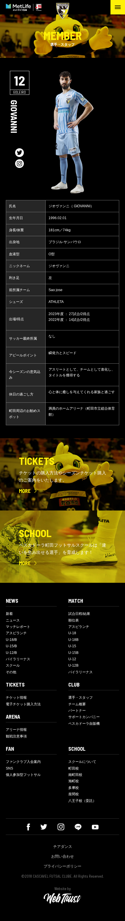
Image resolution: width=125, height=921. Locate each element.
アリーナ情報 (16, 730)
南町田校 (75, 775)
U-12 (72, 659)
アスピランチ (16, 633)
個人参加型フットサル (23, 775)
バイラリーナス (18, 659)
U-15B (73, 653)
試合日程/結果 (79, 614)
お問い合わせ (62, 856)
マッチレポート (18, 627)
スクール (13, 665)
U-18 (72, 633)
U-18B (73, 640)
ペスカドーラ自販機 (84, 724)
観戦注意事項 (16, 736)
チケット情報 (16, 698)
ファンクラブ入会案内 (23, 762)
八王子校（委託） (82, 801)
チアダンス (62, 846)
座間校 (73, 794)
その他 (11, 672)
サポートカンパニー (84, 717)
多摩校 (73, 788)
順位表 (73, 620)
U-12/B (11, 653)
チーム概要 (77, 704)
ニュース (13, 620)
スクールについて (82, 762)
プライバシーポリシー (62, 866)
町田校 (73, 768)
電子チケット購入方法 (23, 704)
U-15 (72, 646)
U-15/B (11, 646)
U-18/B (11, 640)
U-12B (73, 665)
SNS (9, 768)
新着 (9, 614)
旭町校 (73, 781)
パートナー (77, 711)
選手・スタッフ (80, 698)
